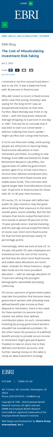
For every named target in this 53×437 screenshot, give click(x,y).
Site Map (6, 381)
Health (12, 36)
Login (23, 3)
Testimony (44, 36)
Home (4, 36)
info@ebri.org (33, 396)
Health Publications (27, 36)
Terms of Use (25, 381)
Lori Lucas (10, 74)
